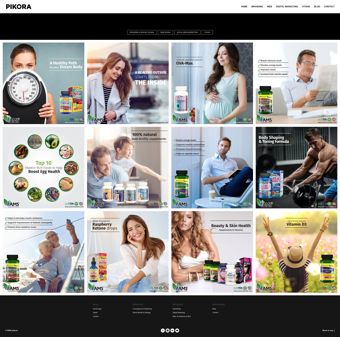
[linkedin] (172, 330)
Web (269, 6)
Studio (306, 6)
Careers (215, 313)
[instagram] (168, 330)
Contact (329, 6)
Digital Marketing (287, 6)
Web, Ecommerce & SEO (182, 316)
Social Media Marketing (187, 32)
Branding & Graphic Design (142, 32)
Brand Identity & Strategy (142, 313)
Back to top (328, 330)
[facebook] (163, 330)
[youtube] (177, 330)
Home (244, 6)
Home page (97, 309)
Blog (317, 6)
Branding (257, 6)
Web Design (165, 32)
